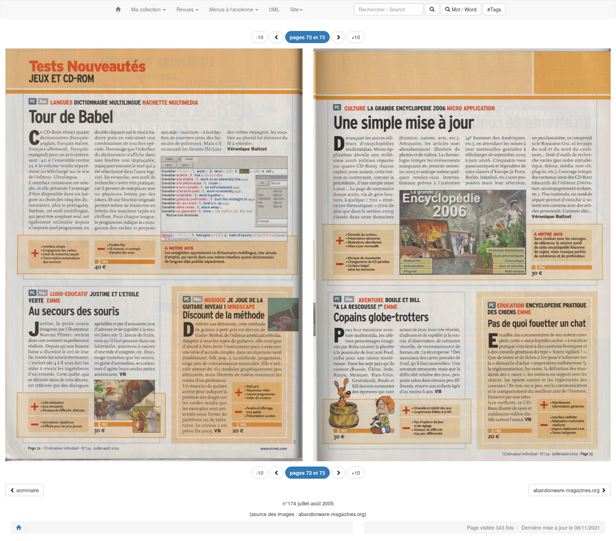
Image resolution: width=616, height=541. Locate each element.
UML (274, 9)
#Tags (494, 9)
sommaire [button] (27, 490)
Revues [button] (185, 9)
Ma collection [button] (146, 9)
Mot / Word (463, 9)
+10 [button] (355, 37)
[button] (277, 37)
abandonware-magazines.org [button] (567, 490)
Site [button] (294, 9)
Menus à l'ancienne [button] (232, 9)
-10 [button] (259, 37)
